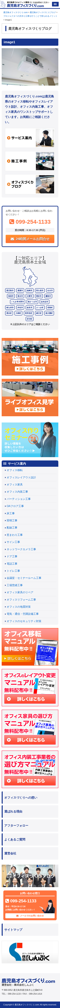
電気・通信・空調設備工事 (23, 613)
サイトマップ (13, 929)
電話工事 (12, 563)
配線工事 (12, 527)
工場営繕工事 (15, 585)
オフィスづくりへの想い (20, 797)
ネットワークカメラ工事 (21, 549)
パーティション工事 (19, 499)
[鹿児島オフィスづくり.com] (25, 5)
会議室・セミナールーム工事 (24, 578)
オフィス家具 (15, 484)
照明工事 (12, 520)
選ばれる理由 (13, 811)
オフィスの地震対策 (19, 606)
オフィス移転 (15, 470)
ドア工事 (12, 556)
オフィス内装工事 (17, 491)
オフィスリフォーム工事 (21, 599)
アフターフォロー (16, 825)
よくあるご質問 (14, 839)
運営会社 (10, 853)
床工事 (11, 513)
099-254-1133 (32, 222)
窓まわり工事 (15, 534)
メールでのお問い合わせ (31, 915)
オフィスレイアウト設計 (21, 477)
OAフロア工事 (15, 506)
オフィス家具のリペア (20, 592)
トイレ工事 (13, 570)
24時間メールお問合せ (32, 239)
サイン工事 (13, 542)
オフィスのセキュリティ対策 (24, 621)
